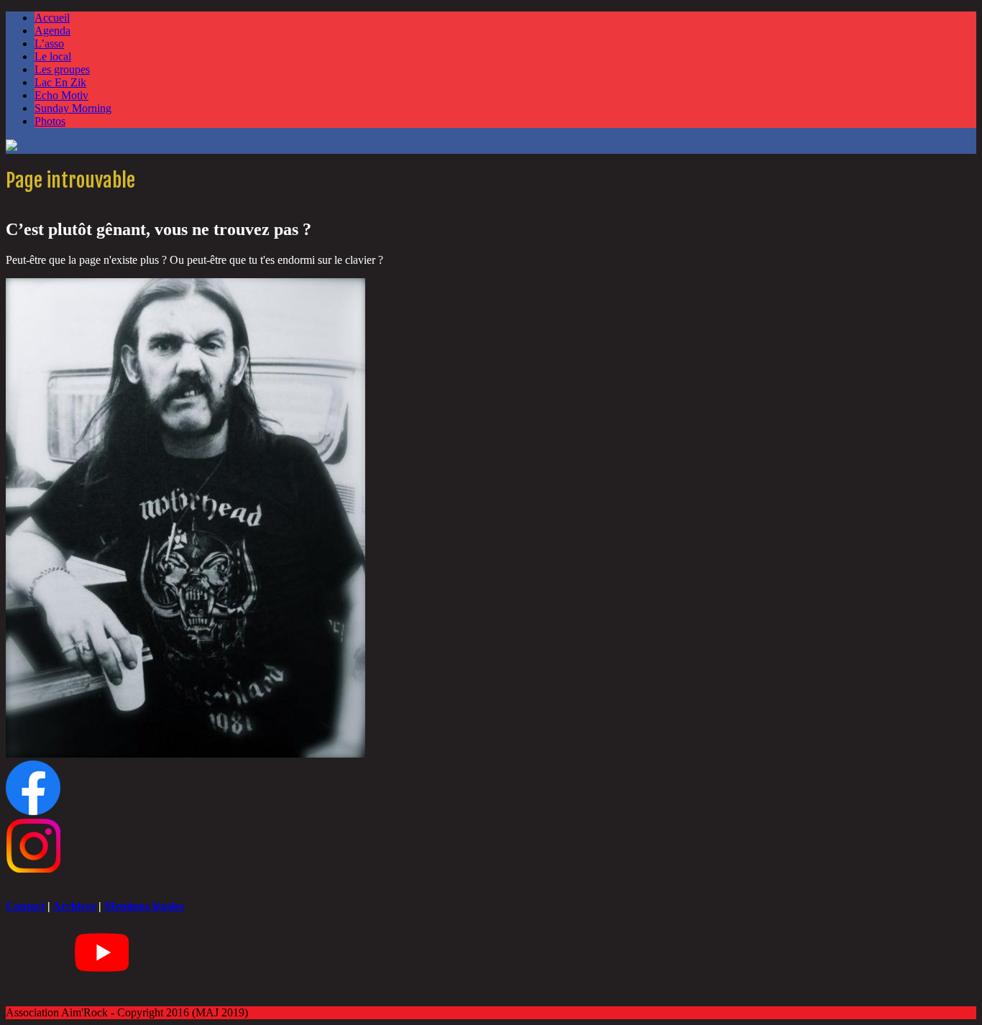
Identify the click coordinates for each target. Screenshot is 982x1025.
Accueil (52, 18)
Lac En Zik (60, 82)
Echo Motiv (61, 95)
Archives (74, 906)
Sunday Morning (73, 108)
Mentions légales (144, 906)
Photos (50, 121)
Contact (25, 906)
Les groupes (62, 69)
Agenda (52, 30)
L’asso (49, 43)
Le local (53, 56)
